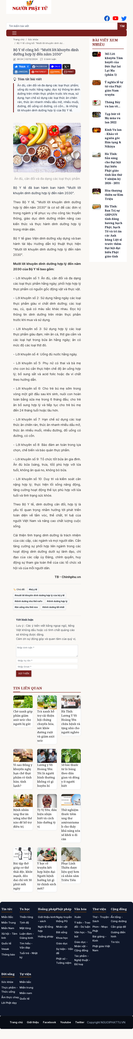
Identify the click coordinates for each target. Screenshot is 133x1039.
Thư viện (99, 909)
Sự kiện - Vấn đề (64, 951)
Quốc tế (6, 943)
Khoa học (62, 937)
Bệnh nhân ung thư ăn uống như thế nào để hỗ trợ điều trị (22, 818)
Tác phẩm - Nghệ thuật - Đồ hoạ (82, 960)
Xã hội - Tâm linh (9, 935)
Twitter (79, 1022)
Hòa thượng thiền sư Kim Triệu (114, 195)
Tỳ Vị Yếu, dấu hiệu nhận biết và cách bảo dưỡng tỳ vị (47, 818)
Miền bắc (25, 982)
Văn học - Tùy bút (83, 934)
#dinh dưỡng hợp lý (57, 601)
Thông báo (8, 954)
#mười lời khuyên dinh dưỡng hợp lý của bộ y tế (39, 595)
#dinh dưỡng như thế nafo (28, 601)
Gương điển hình (118, 934)
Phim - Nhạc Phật (100, 929)
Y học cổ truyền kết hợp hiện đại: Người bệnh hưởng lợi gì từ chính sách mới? (46, 875)
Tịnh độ (24, 922)
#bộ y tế (33, 589)
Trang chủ (18, 39)
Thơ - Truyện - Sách (101, 919)
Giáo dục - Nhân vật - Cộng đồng (81, 946)
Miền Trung (8, 922)
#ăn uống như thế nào (26, 607)
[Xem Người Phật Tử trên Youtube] (115, 18)
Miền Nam (7, 928)
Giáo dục (62, 943)
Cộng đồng (119, 909)
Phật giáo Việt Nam (101, 948)
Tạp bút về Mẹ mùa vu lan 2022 (112, 118)
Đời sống (61, 932)
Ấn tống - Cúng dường (119, 919)
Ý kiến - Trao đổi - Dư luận (82, 924)
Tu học (25, 909)
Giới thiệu (33, 1022)
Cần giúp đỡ (118, 926)
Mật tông (25, 928)
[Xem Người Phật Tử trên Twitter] (124, 18)
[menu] (14, 33)
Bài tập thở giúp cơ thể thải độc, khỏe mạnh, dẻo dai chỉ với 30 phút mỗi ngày (22, 875)
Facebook (49, 1022)
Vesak (5, 949)
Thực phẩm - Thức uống (9, 989)
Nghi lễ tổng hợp (45, 929)
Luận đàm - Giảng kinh (27, 935)
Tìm (122, 26)
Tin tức (6, 909)
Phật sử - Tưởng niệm (63, 960)
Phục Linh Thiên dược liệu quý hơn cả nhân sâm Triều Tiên (70, 871)
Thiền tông (26, 917)
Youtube (65, 1022)
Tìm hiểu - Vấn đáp (26, 945)
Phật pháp (63, 909)
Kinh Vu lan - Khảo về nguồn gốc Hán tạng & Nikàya (113, 138)
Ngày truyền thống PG (64, 919)
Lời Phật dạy (9, 1002)
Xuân (77, 917)
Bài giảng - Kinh (99, 938)
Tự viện (25, 974)
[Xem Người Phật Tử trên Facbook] (107, 18)
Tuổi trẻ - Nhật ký (29, 955)
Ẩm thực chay (10, 997)
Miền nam (26, 993)
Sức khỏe (33, 39)
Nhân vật (61, 926)
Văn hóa (80, 909)
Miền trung (26, 987)
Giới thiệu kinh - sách (47, 919)
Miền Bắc (7, 917)
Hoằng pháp (47, 909)
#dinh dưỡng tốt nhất (53, 607)
